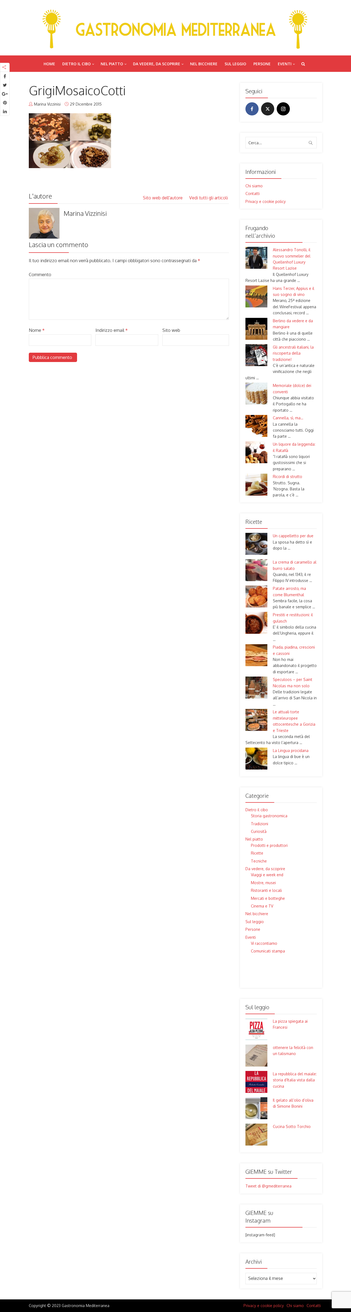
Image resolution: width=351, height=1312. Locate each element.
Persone (262, 63)
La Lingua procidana (290, 750)
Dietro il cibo (76, 63)
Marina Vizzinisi (47, 104)
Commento (40, 274)
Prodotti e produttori (269, 845)
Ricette (257, 853)
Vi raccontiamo (264, 943)
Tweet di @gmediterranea (268, 1186)
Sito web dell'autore (163, 197)
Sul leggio (235, 63)
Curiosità (259, 831)
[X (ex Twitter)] (267, 108)
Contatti (252, 193)
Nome (37, 330)
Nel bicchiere (203, 63)
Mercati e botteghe (268, 898)
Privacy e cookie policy (265, 201)
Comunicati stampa (268, 951)
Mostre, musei (263, 882)
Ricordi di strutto (287, 476)
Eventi (284, 63)
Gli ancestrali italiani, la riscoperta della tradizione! (293, 353)
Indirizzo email (111, 330)
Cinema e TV (262, 906)
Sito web (171, 330)
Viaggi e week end (267, 874)
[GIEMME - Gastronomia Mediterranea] (175, 27)
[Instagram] (283, 108)
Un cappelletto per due (293, 535)
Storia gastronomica (269, 815)
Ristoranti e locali (266, 890)
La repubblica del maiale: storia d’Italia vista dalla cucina (295, 1079)
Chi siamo (254, 185)
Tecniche (259, 861)
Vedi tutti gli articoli (209, 197)
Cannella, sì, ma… (288, 417)
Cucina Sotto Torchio (292, 1126)
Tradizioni (259, 823)
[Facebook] (252, 108)
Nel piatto (112, 63)
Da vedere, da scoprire (156, 63)
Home (49, 63)
